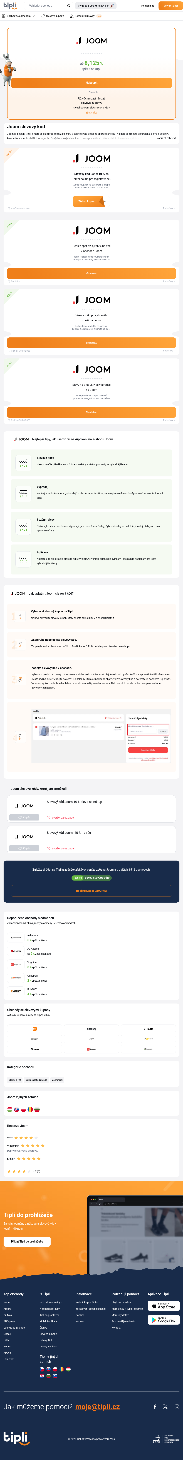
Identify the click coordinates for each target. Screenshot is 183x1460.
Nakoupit (91, 82)
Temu (7, 1302)
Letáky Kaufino (48, 1346)
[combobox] (48, 6)
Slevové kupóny (48, 1333)
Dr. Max (8, 1315)
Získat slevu (91, 273)
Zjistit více (91, 112)
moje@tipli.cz (97, 1407)
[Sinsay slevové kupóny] (91, 1029)
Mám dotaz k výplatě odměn (127, 1308)
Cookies (80, 1315)
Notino (7, 1346)
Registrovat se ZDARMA (91, 891)
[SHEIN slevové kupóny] (148, 1029)
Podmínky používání (87, 1302)
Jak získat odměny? (51, 1302)
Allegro (7, 1308)
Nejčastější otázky (50, 1308)
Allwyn (7, 1352)
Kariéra (80, 1321)
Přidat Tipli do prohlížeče (27, 1241)
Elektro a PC (15, 1080)
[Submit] (68, 6)
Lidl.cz (7, 1340)
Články (43, 1327)
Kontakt (116, 1327)
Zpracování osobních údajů (91, 1308)
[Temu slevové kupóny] (34, 1029)
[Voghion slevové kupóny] (91, 1049)
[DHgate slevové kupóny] (148, 1039)
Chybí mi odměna (121, 1302)
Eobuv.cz (9, 1359)
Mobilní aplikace (48, 1321)
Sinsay (7, 1333)
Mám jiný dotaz (120, 1315)
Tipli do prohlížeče (49, 1315)
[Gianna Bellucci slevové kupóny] (91, 1039)
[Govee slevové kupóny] (34, 1049)
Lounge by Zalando (14, 1327)
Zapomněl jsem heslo (123, 1321)
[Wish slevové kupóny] (34, 1039)
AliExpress (9, 1321)
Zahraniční (57, 1080)
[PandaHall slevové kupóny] (148, 1049)
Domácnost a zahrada (36, 1080)
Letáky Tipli (46, 1340)
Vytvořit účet (171, 5)
